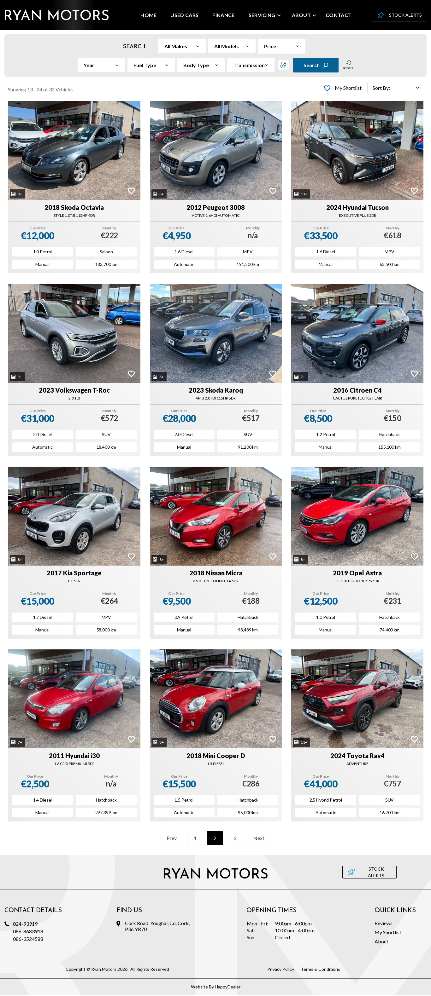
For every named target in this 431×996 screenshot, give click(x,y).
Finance (223, 15)
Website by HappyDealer (215, 986)
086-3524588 (28, 939)
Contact (338, 15)
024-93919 (25, 924)
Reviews (384, 923)
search (312, 65)
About (301, 15)
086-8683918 (28, 931)
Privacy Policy (280, 969)
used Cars (184, 15)
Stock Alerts (405, 15)
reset (348, 68)
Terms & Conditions (320, 969)
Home (148, 15)
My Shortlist (388, 932)
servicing (262, 15)
